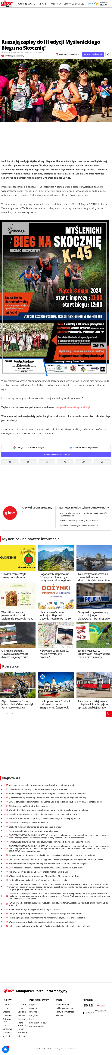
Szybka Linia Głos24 (75, 3)
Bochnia (6, 1008)
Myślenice (7, 1036)
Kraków (6, 1004)
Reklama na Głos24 (64, 1008)
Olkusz (20, 1008)
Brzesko (6, 1011)
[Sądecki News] (100, 1005)
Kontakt (59, 1015)
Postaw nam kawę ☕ (93, 54)
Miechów (7, 1032)
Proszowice (22, 1019)
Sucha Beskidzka (21, 1024)
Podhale (21, 1015)
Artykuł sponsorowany (14, 56)
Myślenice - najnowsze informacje (31, 538)
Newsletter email (64, 1004)
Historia (42, 3)
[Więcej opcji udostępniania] (102, 462)
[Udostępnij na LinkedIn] (28, 462)
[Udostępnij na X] (65, 462)
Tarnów (20, 1029)
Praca (91, 3)
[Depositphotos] (88, 1013)
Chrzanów (7, 1015)
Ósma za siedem (37, 1026)
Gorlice (6, 1025)
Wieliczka (21, 1036)
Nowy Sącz (22, 1004)
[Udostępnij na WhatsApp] (46, 462)
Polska (32, 1019)
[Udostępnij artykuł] (108, 54)
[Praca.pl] (88, 1005)
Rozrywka (55, 3)
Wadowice (22, 1032)
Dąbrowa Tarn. (7, 1020)
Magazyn (33, 1008)
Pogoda (32, 1004)
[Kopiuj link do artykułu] (83, 462)
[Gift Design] (100, 1013)
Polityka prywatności (65, 1011)
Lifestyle (33, 1011)
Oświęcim (21, 1011)
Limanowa (7, 1029)
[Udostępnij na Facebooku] (10, 462)
